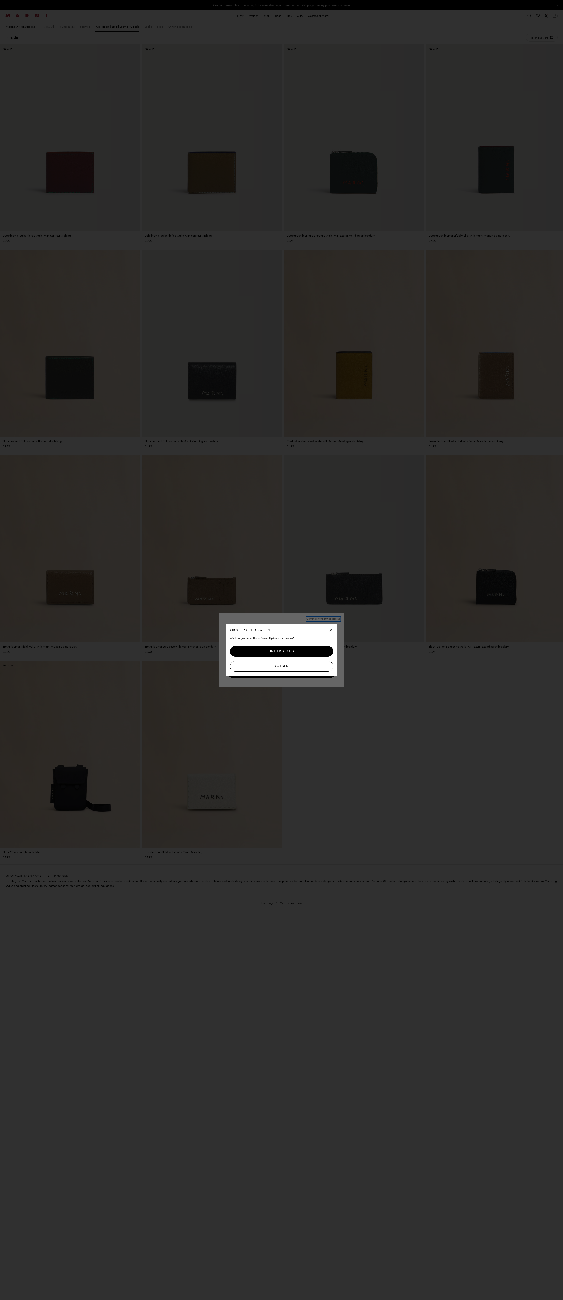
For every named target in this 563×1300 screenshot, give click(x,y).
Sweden (281, 666)
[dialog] (281, 650)
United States (281, 651)
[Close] (330, 630)
